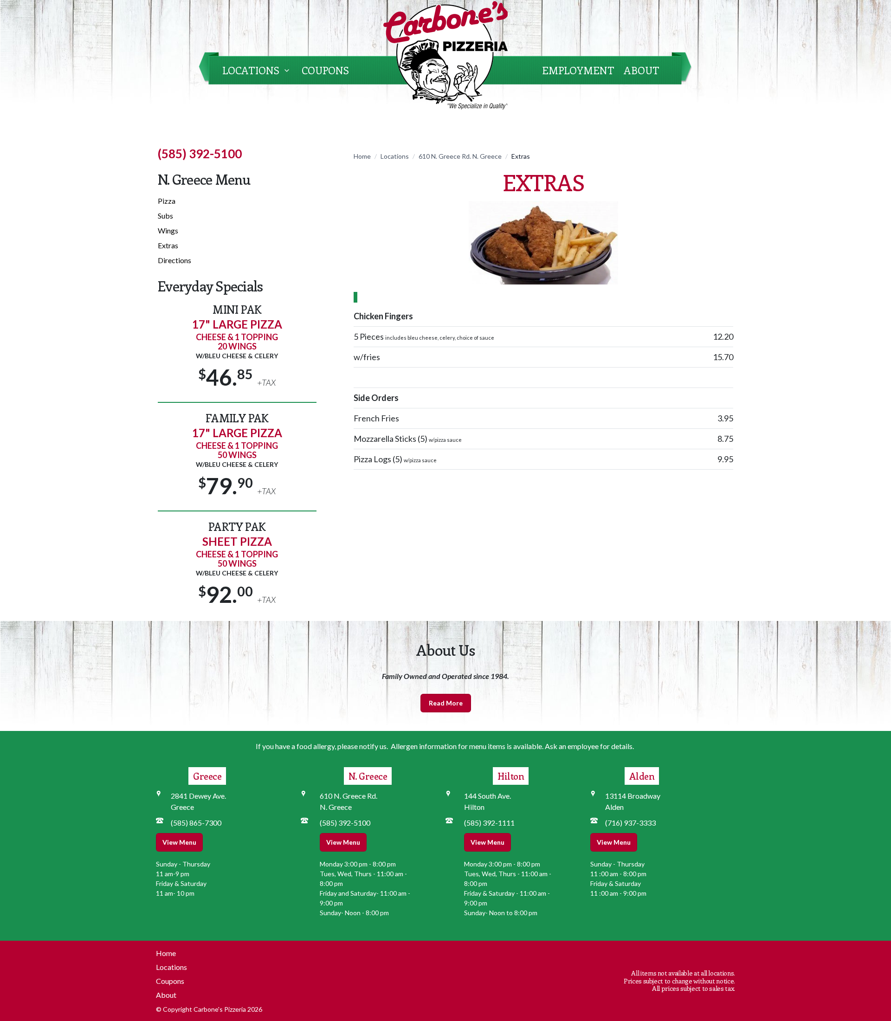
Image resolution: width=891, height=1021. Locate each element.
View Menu (179, 842)
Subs (165, 215)
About (641, 70)
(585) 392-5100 (200, 153)
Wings (168, 230)
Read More (446, 703)
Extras (168, 245)
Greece (207, 775)
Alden (642, 775)
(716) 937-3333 (630, 822)
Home (362, 156)
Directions (174, 260)
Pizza (166, 200)
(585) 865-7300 (196, 822)
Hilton (510, 775)
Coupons (325, 70)
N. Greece (368, 775)
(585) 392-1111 (489, 822)
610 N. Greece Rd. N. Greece (460, 156)
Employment (578, 70)
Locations (250, 70)
